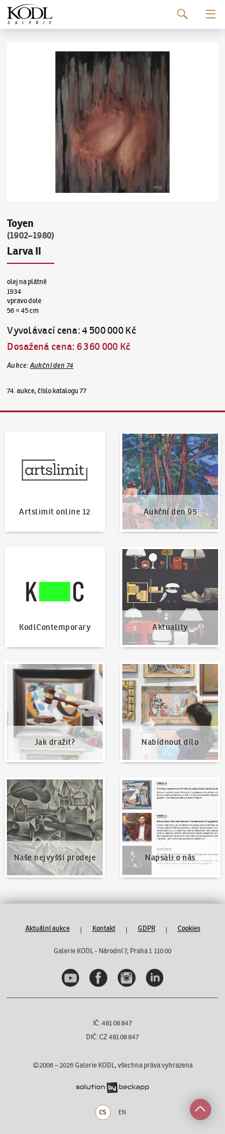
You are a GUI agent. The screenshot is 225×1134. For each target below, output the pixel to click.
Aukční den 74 (52, 365)
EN (122, 1112)
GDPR (146, 928)
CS (102, 1112)
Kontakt (103, 928)
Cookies (189, 928)
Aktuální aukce (47, 928)
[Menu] (211, 14)
